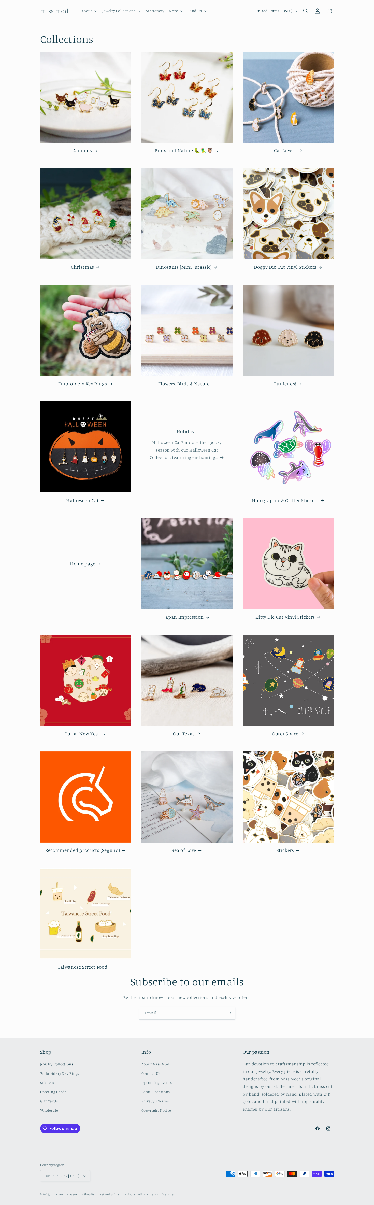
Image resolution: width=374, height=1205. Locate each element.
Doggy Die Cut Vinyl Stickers (285, 267)
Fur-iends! (285, 383)
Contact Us (150, 1073)
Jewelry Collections (56, 1064)
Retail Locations (155, 1092)
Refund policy (110, 1194)
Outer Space (285, 733)
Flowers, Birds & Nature (184, 383)
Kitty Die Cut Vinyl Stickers (285, 617)
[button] (88, 11)
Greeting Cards (53, 1092)
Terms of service (162, 1194)
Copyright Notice (156, 1110)
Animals (82, 150)
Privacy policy (135, 1194)
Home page (82, 564)
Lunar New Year (82, 733)
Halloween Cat (82, 500)
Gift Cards (49, 1101)
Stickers (285, 850)
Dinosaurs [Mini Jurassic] (184, 267)
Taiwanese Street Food (82, 967)
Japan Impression (184, 617)
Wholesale (49, 1110)
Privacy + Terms (155, 1101)
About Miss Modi (156, 1064)
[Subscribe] (229, 1013)
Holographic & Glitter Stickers (285, 500)
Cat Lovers (285, 150)
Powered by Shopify (81, 1194)
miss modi (58, 1194)
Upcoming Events (156, 1082)
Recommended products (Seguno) (82, 850)
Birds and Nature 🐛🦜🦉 (184, 150)
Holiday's (187, 431)
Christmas (82, 267)
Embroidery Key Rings (82, 383)
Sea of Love (184, 850)
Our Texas (184, 733)
